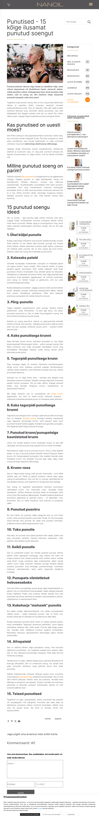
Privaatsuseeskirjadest (15, 797)
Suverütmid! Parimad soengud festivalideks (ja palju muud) (77, 202)
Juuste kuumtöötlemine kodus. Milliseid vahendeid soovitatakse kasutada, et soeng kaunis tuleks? (78, 152)
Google (39, 808)
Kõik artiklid (72, 56)
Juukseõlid (78, 88)
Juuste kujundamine (78, 101)
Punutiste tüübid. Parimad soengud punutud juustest (78, 168)
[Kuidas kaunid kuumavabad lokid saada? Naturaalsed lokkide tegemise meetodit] (78, 177)
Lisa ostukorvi (83, 231)
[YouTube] (19, 721)
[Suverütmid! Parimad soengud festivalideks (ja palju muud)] (78, 195)
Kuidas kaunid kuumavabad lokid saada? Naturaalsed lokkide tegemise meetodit (78, 185)
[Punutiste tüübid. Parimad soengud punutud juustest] (78, 162)
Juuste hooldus (78, 94)
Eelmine (48, 719)
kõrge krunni (57, 394)
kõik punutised (27, 176)
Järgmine (58, 719)
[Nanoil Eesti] (50, 4)
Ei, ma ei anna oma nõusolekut (51, 814)
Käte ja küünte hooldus (78, 63)
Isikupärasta (71, 814)
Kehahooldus (78, 70)
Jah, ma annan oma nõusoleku (30, 814)
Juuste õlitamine (78, 82)
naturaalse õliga (25, 677)
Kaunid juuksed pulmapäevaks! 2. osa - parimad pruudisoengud (77, 134)
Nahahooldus (78, 76)
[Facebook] (8, 721)
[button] (90, 4)
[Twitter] (15, 721)
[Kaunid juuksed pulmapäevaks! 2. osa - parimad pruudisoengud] (78, 127)
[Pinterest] (12, 721)
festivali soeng (29, 418)
